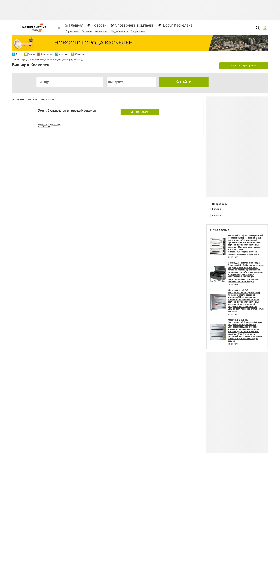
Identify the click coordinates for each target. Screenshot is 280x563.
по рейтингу (33, 99)
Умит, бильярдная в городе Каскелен (67, 111)
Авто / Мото (101, 31)
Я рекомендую (141, 112)
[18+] (34, 28)
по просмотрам (47, 99)
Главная (76, 25)
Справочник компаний (134, 25)
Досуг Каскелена (177, 25)
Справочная (72, 31)
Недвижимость (119, 31)
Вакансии (87, 31)
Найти (185, 82)
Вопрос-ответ (138, 31)
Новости (99, 25)
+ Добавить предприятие (243, 65)
